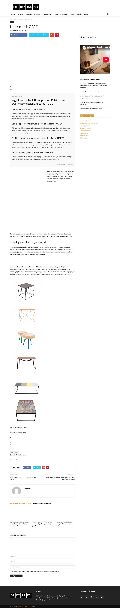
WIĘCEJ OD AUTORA (42, 503)
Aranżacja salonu (85, 126)
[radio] (43, 437)
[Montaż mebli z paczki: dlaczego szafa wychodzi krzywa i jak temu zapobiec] (65, 513)
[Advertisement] (42, 219)
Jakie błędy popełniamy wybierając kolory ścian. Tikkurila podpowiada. (60, 478)
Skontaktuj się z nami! (43, 600)
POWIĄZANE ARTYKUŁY (20, 503)
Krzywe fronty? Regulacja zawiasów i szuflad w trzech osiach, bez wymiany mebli (20, 524)
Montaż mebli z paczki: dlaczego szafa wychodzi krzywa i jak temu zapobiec (64, 524)
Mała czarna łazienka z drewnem (94, 92)
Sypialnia (29, 14)
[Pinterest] (97, 597)
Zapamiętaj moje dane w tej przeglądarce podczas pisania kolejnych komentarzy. (36, 571)
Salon (13, 14)
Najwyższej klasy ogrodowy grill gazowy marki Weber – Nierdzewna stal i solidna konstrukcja (93, 85)
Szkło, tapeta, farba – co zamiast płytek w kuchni (23, 478)
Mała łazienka (84, 135)
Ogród (79, 14)
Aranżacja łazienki (85, 130)
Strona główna (13, 19)
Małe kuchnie (84, 133)
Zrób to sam (83, 138)
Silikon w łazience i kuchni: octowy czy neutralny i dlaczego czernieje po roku (42, 524)
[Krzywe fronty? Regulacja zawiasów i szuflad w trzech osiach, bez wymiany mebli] (20, 513)
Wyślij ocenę (14, 452)
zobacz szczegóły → (29, 118)
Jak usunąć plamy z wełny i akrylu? (93, 108)
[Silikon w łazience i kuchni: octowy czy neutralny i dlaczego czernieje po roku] (42, 513)
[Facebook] (81, 597)
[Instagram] (92, 597)
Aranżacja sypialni (85, 128)
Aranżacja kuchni (85, 121)
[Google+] (86, 597)
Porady (72, 14)
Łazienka (37, 14)
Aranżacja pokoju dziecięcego (89, 123)
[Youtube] (102, 597)
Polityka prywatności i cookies (27, 606)
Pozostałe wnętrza (61, 14)
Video (86, 14)
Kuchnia (20, 14)
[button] (108, 14)
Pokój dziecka (47, 14)
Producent (15, 30)
